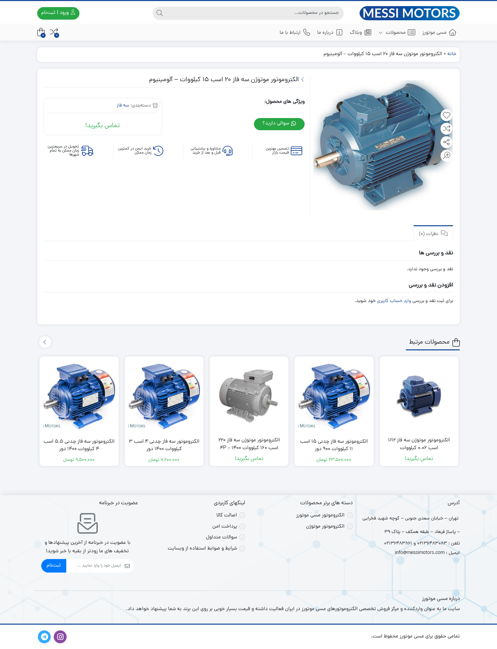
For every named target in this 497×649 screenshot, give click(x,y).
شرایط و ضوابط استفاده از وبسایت (202, 549)
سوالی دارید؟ (276, 124)
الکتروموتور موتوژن (325, 527)
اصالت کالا (226, 515)
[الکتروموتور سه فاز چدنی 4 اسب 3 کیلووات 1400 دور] (164, 396)
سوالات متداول (221, 537)
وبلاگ (356, 33)
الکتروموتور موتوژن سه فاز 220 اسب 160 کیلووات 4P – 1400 (249, 444)
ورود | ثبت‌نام (55, 13)
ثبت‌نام (54, 566)
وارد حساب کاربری (394, 301)
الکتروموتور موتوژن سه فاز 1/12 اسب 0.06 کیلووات (419, 444)
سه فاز (123, 105)
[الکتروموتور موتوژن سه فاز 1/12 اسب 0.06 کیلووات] (419, 396)
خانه (451, 54)
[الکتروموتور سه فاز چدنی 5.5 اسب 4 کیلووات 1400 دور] (79, 396)
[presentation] (45, 342)
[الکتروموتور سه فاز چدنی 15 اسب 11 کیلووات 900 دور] (334, 396)
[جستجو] (159, 13)
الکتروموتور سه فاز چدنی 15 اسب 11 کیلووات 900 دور (334, 446)
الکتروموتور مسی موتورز (320, 515)
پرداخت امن (224, 527)
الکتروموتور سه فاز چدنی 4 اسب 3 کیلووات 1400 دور (164, 446)
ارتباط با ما (290, 33)
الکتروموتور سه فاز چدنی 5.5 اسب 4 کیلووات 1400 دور (79, 446)
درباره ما (325, 33)
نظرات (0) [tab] (429, 234)
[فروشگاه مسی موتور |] (409, 13)
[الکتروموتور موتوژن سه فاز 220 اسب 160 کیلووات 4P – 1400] (249, 396)
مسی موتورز (434, 33)
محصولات (395, 33)
